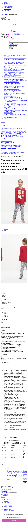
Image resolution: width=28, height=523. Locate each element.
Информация (4, 495)
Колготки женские (17, 110)
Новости (21, 34)
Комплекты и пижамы (10, 58)
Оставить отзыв (8, 509)
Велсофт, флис (7, 60)
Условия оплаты (8, 505)
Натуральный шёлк (21, 58)
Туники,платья (8, 70)
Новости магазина (18, 488)
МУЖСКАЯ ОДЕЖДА (7, 135)
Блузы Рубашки (18, 104)
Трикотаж (5, 153)
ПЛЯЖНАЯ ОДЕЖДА (10, 132)
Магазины (6, 502)
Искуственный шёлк (9, 72)
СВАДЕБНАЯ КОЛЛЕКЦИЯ (14, 134)
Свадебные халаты (20, 93)
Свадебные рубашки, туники (17, 91)
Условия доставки (8, 506)
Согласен (14, 520)
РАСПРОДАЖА (8, 75)
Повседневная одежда (9, 98)
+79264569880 (4, 14)
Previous (6, 229)
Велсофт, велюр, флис (14, 65)
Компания (3, 494)
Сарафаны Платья (8, 104)
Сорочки (6, 68)
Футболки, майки (22, 100)
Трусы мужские (13, 100)
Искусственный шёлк (14, 59)
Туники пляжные (8, 77)
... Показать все (16, 60)
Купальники (7, 80)
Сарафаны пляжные (18, 77)
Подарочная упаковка (10, 148)
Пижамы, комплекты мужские (12, 97)
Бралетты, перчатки (16, 84)
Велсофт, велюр (8, 73)
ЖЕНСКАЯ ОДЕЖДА (10, 136)
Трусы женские (15, 115)
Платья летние (14, 80)
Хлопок (22, 59)
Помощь (3, 497)
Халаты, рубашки (8, 62)
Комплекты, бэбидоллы (10, 86)
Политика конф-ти (9, 510)
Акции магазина (7, 488)
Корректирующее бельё (10, 114)
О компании (16, 34)
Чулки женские (8, 110)
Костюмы (21, 106)
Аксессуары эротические (10, 83)
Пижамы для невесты (9, 90)
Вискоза (6, 59)
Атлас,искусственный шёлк (11, 63)
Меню (14, 24)
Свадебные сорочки (9, 93)
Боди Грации (7, 115)
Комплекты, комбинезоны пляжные (13, 79)
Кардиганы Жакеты (13, 106)
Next (5, 230)
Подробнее (18, 517)
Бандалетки (12, 111)
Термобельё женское (21, 114)
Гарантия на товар (8, 508)
